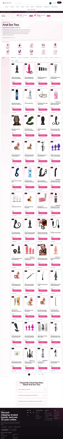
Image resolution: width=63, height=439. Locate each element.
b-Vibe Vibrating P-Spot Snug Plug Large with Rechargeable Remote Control (16, 337)
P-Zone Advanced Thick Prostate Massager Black (55, 130)
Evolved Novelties (53, 283)
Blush (25, 334)
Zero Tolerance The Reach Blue (17, 181)
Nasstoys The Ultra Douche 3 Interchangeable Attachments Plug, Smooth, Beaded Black (30, 363)
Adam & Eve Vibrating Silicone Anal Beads (41, 15)
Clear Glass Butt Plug (29, 103)
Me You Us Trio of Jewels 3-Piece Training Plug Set (55, 155)
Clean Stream (26, 179)
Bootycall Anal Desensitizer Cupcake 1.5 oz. (42, 207)
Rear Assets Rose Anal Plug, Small (29, 207)
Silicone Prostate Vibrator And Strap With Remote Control (42, 259)
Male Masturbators (39, 6)
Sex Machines (3, 437)
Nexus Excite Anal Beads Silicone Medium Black (29, 285)
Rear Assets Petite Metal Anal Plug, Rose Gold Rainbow (29, 156)
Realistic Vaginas (15, 437)
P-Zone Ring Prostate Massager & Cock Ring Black (16, 233)
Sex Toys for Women (4, 435)
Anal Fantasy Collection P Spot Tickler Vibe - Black (55, 181)
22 (39, 374)
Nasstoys (26, 360)
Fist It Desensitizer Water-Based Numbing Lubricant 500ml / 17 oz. (17, 362)
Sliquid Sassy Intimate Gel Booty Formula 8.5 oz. (56, 104)
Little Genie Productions (54, 76)
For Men (17, 6)
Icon (12, 231)
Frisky (25, 76)
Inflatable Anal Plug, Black (56, 232)
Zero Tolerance (13, 179)
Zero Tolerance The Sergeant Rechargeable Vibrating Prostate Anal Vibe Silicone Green (29, 131)
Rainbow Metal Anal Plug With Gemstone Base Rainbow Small (55, 285)
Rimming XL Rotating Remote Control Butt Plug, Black (17, 78)
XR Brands (39, 153)
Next (42, 374)
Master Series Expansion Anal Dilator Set (42, 78)
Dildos (27, 6)
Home (2, 19)
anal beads (8, 32)
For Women (12, 6)
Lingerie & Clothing (54, 6)
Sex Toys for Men (15, 434)
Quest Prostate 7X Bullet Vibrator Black (42, 336)
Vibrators (22, 6)
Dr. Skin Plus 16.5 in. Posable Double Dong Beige (55, 311)
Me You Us (52, 153)
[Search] (50, 3)
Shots (12, 360)
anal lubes (25, 33)
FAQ (36, 413)
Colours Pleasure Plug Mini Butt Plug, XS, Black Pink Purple (30, 233)
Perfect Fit (39, 283)
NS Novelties (13, 153)
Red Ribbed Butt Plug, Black (42, 130)
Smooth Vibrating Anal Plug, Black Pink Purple (29, 78)
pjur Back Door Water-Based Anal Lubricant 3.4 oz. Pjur (16, 104)
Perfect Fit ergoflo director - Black (43, 285)
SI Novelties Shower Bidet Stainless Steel (43, 104)
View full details (14, 86)
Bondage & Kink (46, 6)
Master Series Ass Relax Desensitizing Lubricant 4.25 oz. (55, 207)
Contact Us (37, 415)
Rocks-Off (39, 334)
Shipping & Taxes (38, 416)
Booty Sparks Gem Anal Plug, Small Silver (42, 155)
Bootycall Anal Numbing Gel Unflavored (55, 78)
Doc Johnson (26, 257)
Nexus (38, 179)
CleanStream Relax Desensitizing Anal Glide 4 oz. (30, 181)
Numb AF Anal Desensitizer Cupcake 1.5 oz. (16, 311)
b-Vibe (12, 76)
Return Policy (38, 418)
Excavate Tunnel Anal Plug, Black (16, 130)
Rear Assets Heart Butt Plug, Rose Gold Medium (42, 311)
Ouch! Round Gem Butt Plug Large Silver (55, 362)
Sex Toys (6, 6)
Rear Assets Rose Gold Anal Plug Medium (16, 155)
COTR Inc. (13, 334)
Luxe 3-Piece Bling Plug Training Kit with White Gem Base (29, 337)
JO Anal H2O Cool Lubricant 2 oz (41, 362)
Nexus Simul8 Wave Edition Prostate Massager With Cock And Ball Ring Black (43, 182)
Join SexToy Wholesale (48, 415)
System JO (39, 360)
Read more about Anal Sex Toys (8, 37)
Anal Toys (32, 6)
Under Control (39, 257)
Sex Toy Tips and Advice (49, 418)
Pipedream (52, 179)
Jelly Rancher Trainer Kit (16, 206)
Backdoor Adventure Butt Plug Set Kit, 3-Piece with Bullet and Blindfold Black (43, 233)
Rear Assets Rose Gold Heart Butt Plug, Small (16, 285)
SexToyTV (46, 416)
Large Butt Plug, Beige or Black (55, 259)
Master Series (39, 76)
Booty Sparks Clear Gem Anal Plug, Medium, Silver (56, 336)
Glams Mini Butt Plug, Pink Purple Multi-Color (17, 259)
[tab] (20, 58)
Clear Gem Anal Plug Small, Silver (23, 15)
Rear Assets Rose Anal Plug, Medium (29, 311)
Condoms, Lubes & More (31, 9)
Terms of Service (56, 413)
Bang (38, 231)
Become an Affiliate (48, 413)
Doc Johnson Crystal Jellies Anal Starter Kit (30, 259)
